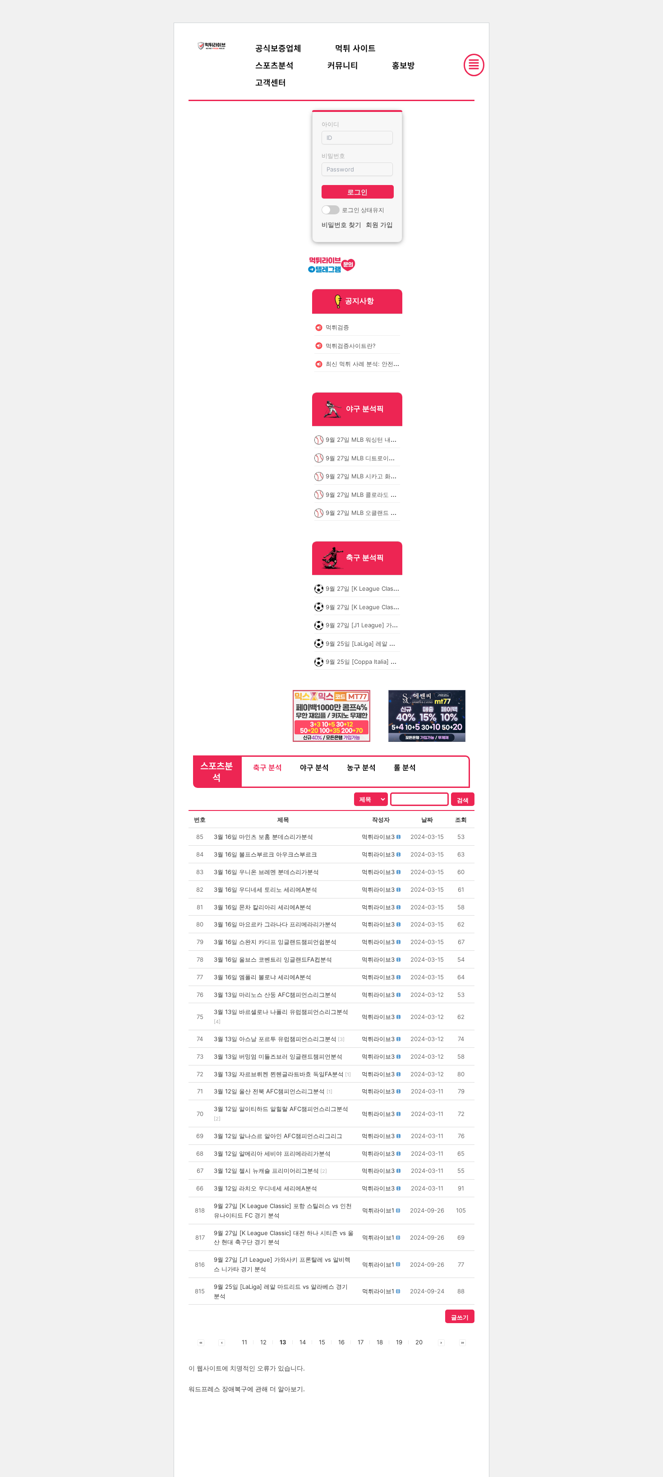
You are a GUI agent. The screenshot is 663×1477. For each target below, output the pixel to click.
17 (361, 1342)
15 (322, 1342)
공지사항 (359, 300)
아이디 (330, 124)
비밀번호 (333, 155)
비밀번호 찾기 (341, 224)
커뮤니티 (342, 65)
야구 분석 (314, 767)
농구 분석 (361, 767)
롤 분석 (405, 767)
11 (244, 1342)
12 (263, 1342)
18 (380, 1342)
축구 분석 (267, 767)
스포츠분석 (274, 65)
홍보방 (403, 65)
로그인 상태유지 (363, 209)
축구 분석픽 (365, 557)
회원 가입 (379, 224)
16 (341, 1342)
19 (399, 1342)
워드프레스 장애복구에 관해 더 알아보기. (247, 1389)
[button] (378, 836)
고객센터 (270, 82)
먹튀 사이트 (355, 48)
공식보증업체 (278, 48)
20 (419, 1342)
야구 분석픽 (365, 408)
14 (302, 1342)
